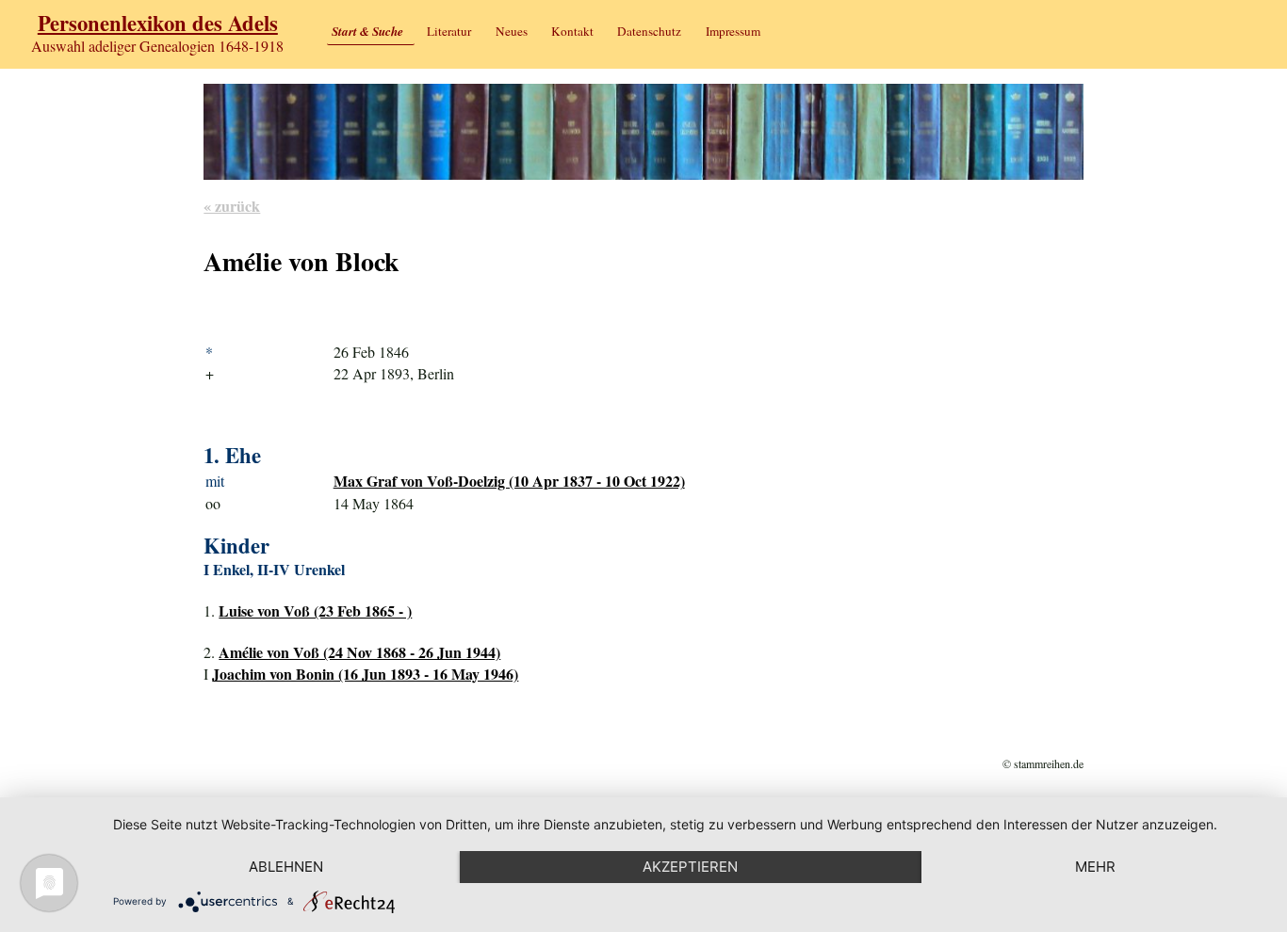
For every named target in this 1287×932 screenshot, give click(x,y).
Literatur (449, 31)
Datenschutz (649, 31)
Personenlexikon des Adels (158, 23)
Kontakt (572, 31)
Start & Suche (367, 31)
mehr (1095, 867)
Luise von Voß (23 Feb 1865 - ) (315, 610)
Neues (512, 31)
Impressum (733, 31)
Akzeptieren (690, 867)
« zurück (232, 206)
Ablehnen (286, 867)
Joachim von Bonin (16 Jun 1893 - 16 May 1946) (365, 673)
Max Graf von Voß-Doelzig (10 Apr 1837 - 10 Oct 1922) (509, 480)
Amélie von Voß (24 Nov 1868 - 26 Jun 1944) (359, 652)
